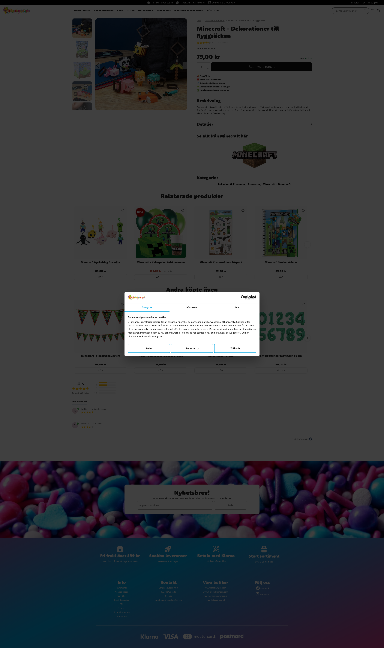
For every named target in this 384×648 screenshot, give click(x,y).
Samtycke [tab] (147, 307)
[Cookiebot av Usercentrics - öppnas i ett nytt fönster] (243, 297)
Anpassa (190, 348)
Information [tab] (192, 307)
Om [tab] (237, 307)
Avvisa (149, 348)
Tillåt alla (235, 348)
